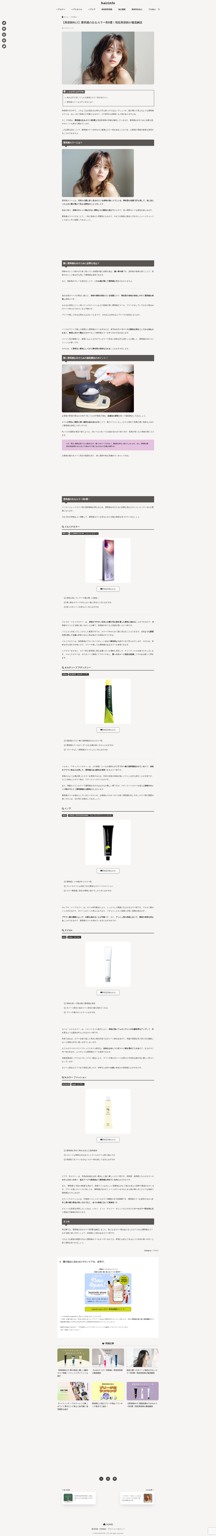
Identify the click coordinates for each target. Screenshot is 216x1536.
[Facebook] (4, 29)
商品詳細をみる (109, 589)
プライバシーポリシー (116, 1529)
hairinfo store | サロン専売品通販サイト (107, 1309)
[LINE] (4, 35)
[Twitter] (4, 23)
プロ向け (155, 1250)
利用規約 (103, 1529)
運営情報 (94, 1529)
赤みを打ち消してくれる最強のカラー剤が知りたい (87, 97)
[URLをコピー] (4, 46)
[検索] (158, 9)
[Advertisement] (108, 240)
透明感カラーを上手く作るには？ (80, 102)
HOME (109, 1524)
